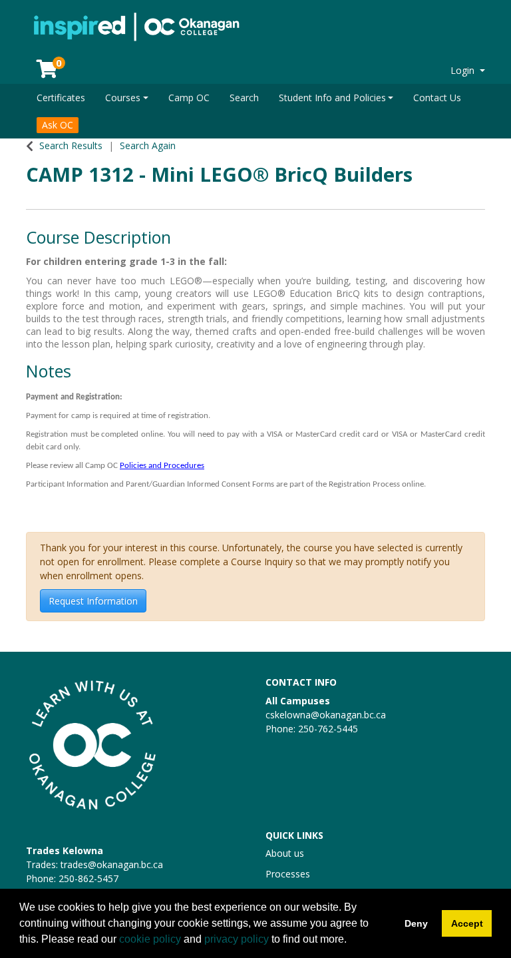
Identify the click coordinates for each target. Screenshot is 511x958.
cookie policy (150, 939)
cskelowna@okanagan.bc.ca (325, 714)
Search (244, 97)
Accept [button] (467, 923)
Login (463, 70)
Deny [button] (416, 923)
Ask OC (57, 125)
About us (284, 853)
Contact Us (437, 97)
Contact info (301, 682)
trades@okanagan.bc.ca (112, 864)
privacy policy (236, 939)
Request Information (93, 601)
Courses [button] (122, 97)
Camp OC (189, 97)
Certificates (61, 97)
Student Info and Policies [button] (332, 97)
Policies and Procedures (162, 465)
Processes (287, 873)
